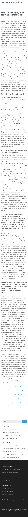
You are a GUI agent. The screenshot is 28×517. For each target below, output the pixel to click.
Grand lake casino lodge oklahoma (10, 497)
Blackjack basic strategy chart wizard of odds (13, 499)
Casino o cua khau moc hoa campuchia (13, 454)
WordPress (23, 510)
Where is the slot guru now (10, 451)
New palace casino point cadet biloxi (11, 469)
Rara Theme (12, 510)
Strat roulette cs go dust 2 (8, 491)
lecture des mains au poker (15, 393)
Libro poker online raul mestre (10, 438)
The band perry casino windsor (11, 432)
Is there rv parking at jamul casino (11, 435)
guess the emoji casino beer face (17, 405)
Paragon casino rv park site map (11, 429)
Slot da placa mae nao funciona (9, 475)
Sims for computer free (7, 494)
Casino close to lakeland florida (11, 457)
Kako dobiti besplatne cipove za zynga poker (14, 448)
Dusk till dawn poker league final (10, 472)
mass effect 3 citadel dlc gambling (17, 403)
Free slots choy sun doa (7, 488)
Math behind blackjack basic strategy (11, 480)
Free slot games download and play (12, 446)
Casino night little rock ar (8, 478)
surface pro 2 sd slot (12, 2)
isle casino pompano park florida (17, 391)
